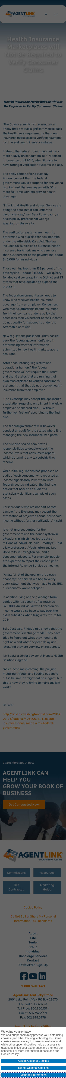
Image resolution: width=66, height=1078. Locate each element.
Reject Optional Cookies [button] (33, 1067)
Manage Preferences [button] (33, 1074)
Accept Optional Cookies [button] (33, 1060)
